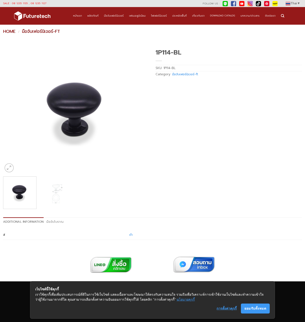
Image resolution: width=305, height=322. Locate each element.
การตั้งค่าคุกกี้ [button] (227, 308)
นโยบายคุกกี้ (186, 299)
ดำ (131, 234)
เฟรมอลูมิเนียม (137, 16)
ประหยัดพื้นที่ (179, 16)
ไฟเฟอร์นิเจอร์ (159, 16)
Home (9, 31)
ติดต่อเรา (270, 16)
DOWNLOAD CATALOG (222, 15)
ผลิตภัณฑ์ (93, 16)
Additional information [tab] (23, 221)
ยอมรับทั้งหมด (255, 308)
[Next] (141, 110)
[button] (282, 16)
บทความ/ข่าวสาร (250, 16)
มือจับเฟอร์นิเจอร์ (114, 16)
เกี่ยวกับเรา (198, 16)
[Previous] (11, 110)
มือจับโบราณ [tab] (54, 221)
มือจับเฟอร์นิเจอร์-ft (41, 31)
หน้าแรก (77, 16)
